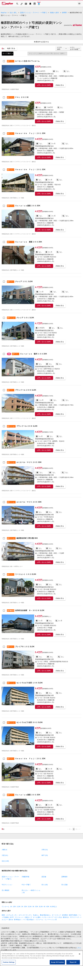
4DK (47, 906)
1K (11, 906)
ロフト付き (58, 917)
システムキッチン (12, 915)
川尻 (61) (5, 855)
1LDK (18, 906)
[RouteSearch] (21, 3)
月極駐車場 (25, 877)
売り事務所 (5, 890)
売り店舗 (64, 884)
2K (22, 906)
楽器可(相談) (73, 915)
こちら (79, 948)
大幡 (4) (4, 849)
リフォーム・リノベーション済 (46, 919)
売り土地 (45, 884)
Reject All (73, 962)
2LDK (30, 906)
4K (44, 906)
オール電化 (37, 917)
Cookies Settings (8, 962)
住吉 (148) (5, 861)
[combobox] (62, 49)
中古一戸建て (26, 884)
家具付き (66, 917)
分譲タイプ (28, 917)
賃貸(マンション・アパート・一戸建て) (33, 12)
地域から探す (54, 12)
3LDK (41, 906)
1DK (14, 906)
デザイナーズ (74, 917)
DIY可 (12, 917)
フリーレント (19, 917)
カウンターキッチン (25, 915)
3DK (36, 906)
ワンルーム (5, 906)
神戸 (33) (45, 855)
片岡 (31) (45, 849)
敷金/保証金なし (45, 915)
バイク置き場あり (28, 919)
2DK (25, 906)
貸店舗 (44, 877)
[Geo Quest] (39, 3)
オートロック (56, 915)
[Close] (79, 954)
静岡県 (64, 12)
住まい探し (13, 12)
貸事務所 (64, 877)
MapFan (4, 12)
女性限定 (65, 915)
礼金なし (36, 915)
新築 (3, 915)
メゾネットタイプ (47, 917)
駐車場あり (18, 919)
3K (33, 906)
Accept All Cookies (57, 962)
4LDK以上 (53, 906)
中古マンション (7, 884)
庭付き (11, 919)
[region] (41, 958)
